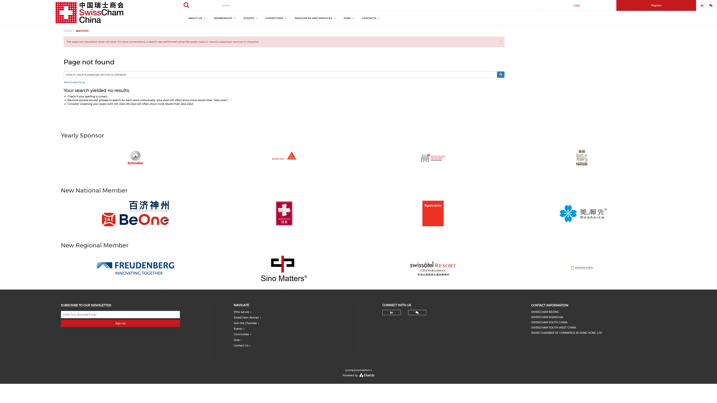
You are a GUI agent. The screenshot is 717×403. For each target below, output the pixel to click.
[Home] (89, 12)
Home (68, 30)
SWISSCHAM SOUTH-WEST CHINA (553, 327)
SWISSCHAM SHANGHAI (547, 317)
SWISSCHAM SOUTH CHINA (549, 322)
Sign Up (120, 323)
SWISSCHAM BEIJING (545, 312)
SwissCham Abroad (246, 317)
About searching (74, 82)
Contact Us (241, 345)
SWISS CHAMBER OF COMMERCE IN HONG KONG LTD (566, 333)
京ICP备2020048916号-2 (358, 370)
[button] (501, 41)
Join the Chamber (245, 323)
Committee (241, 334)
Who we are (241, 312)
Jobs (237, 340)
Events (238, 328)
